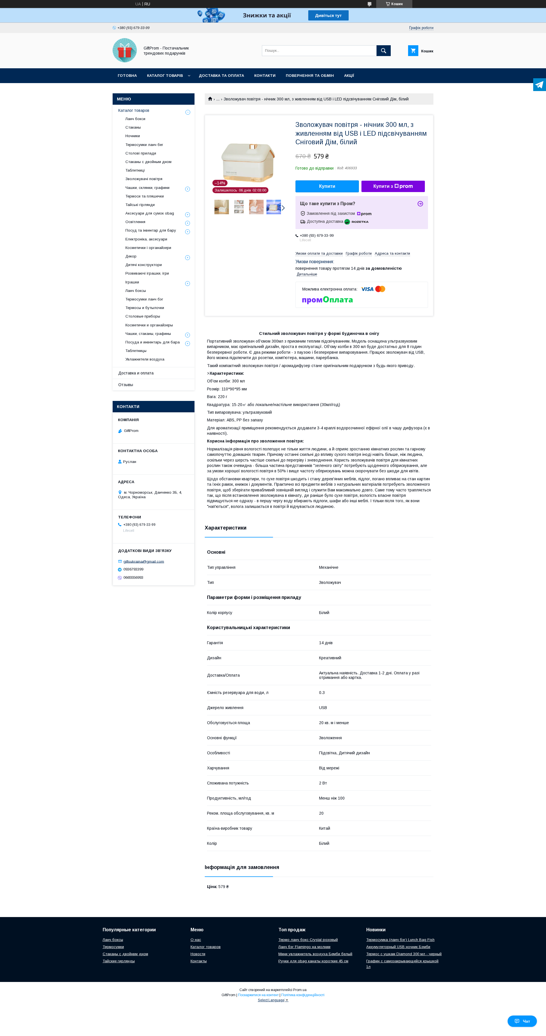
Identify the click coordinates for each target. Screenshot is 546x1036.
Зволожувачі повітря (143, 179)
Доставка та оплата (221, 75)
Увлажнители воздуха (144, 359)
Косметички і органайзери (148, 248)
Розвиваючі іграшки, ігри (147, 273)
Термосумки (113, 947)
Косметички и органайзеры (149, 325)
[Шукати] (384, 50)
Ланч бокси (135, 119)
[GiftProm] (125, 61)
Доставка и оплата (136, 373)
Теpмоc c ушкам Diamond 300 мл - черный (404, 954)
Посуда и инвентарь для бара (152, 342)
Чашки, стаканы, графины (148, 333)
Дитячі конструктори (143, 265)
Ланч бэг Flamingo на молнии (304, 947)
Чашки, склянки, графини (147, 188)
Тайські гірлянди (140, 205)
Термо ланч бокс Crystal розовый (308, 940)
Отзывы (125, 384)
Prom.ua (300, 990)
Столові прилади (140, 153)
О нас (196, 940)
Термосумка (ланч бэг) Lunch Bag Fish (400, 940)
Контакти (265, 75)
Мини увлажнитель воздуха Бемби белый (315, 954)
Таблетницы (135, 351)
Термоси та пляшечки (144, 196)
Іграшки (132, 282)
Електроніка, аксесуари (146, 239)
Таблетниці (135, 170)
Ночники (132, 136)
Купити (327, 186)
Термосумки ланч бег (144, 145)
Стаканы (133, 127)
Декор (130, 256)
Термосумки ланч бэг (144, 299)
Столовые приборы (142, 316)
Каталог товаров (133, 110)
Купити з (383, 186)
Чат (526, 1021)
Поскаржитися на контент (258, 995)
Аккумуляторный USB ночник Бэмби (398, 947)
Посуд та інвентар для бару (150, 230)
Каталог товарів (165, 75)
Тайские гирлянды (119, 961)
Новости (198, 954)
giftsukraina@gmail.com (143, 561)
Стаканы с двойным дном (148, 162)
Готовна (127, 75)
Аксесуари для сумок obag (149, 213)
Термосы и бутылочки (144, 308)
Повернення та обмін (310, 75)
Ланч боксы (135, 291)
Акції (349, 75)
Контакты (199, 961)
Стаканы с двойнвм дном (125, 954)
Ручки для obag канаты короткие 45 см (313, 961)
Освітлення (135, 222)
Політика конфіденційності (302, 995)
